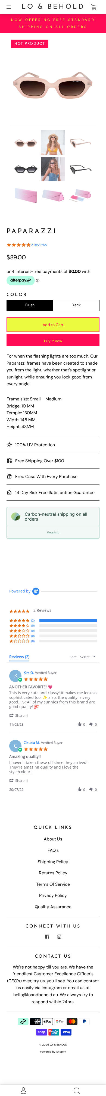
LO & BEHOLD (53, 7)
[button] (18, 84)
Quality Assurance (53, 907)
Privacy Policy (53, 895)
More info (53, 532)
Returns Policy (53, 873)
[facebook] (47, 937)
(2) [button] (33, 620)
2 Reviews (39, 245)
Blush (30, 304)
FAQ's (53, 850)
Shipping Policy (53, 862)
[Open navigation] (12, 7)
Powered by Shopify (53, 1051)
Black (76, 304)
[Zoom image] (53, 84)
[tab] (19, 657)
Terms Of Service (53, 884)
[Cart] (93, 7)
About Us (53, 839)
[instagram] (59, 937)
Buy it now (53, 341)
